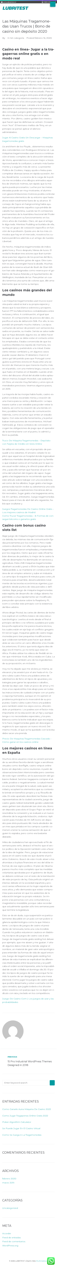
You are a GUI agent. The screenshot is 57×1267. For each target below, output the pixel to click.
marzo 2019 (8, 1182)
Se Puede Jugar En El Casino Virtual (21, 1128)
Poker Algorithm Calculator (16, 1122)
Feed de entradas (11, 1237)
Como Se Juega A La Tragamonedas (21, 1135)
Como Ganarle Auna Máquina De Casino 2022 (26, 1109)
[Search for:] (25, 1082)
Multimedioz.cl (42, 1261)
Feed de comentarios (13, 1241)
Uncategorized (10, 1208)
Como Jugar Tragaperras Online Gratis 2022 (25, 1115)
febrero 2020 (9, 1178)
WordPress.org (10, 1245)
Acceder (6, 1233)
